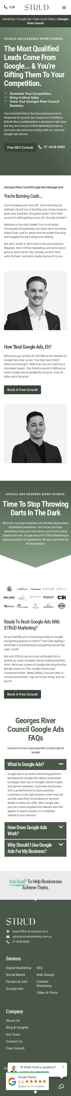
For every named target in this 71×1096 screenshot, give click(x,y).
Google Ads (25, 19)
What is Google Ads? (25, 764)
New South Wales (44, 19)
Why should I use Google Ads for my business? (29, 848)
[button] (64, 7)
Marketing (9, 19)
